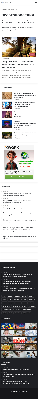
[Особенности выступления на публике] (31, 340)
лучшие (18, 303)
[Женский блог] (6, 2)
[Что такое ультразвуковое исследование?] (31, 354)
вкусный (17, 296)
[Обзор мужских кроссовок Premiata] (7, 340)
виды (4, 296)
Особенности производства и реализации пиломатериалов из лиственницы (25, 95)
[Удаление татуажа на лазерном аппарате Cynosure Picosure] (19, 354)
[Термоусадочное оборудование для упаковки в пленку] (7, 354)
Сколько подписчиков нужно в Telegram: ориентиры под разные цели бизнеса (24, 104)
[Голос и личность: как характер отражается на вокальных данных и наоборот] (7, 114)
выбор (24, 296)
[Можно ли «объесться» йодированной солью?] (31, 347)
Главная (4, 9)
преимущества (7, 309)
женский (16, 299)
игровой (23, 299)
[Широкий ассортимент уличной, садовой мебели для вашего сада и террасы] (7, 135)
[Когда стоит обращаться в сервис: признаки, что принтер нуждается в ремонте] (19, 333)
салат (10, 313)
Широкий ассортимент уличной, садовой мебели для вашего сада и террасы (25, 135)
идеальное (32, 299)
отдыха (24, 306)
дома (10, 299)
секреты (17, 313)
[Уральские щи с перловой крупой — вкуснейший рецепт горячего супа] (7, 347)
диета (4, 299)
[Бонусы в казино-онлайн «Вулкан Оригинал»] (7, 326)
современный (26, 313)
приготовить (16, 309)
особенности (6, 306)
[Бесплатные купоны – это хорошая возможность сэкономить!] (19, 340)
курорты (11, 303)
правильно (32, 306)
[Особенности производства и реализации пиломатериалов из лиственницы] (7, 95)
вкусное (10, 296)
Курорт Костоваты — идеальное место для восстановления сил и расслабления (18, 64)
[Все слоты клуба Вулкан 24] (19, 326)
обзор (31, 303)
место (25, 303)
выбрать (31, 296)
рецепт (5, 313)
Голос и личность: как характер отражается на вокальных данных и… (25, 114)
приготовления (27, 309)
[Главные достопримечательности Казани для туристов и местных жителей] (7, 124)
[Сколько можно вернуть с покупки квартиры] (31, 326)
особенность (16, 306)
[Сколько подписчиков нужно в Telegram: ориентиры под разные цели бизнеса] (7, 105)
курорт (4, 303)
